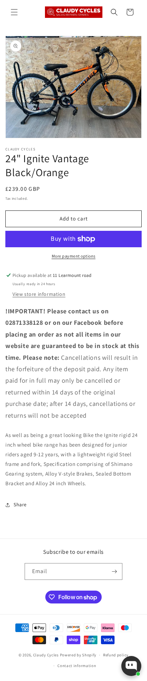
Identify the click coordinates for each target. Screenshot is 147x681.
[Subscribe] (114, 571)
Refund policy (115, 654)
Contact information (76, 665)
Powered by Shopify (78, 654)
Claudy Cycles (46, 654)
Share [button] (20, 504)
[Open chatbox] (131, 666)
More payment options (74, 256)
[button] (14, 12)
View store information (38, 294)
